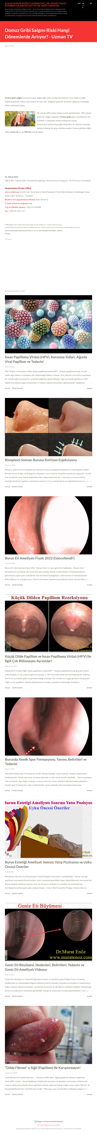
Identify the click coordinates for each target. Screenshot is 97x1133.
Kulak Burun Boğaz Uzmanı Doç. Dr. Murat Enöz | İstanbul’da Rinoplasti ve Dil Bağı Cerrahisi (36, 4)
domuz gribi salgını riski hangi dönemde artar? (22, 227)
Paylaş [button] (7, 233)
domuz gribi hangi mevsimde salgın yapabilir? (29, 225)
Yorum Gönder (17, 388)
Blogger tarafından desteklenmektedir (50, 1121)
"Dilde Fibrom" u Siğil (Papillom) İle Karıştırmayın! (43, 1068)
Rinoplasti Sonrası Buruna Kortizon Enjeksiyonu (41, 460)
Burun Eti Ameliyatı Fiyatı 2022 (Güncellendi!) (40, 558)
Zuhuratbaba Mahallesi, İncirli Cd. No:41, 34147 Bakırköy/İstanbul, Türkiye (35, 230)
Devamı (89, 388)
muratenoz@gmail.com (22, 203)
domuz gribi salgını (54, 225)
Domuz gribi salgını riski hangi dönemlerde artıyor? (60, 227)
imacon (46, 1125)
